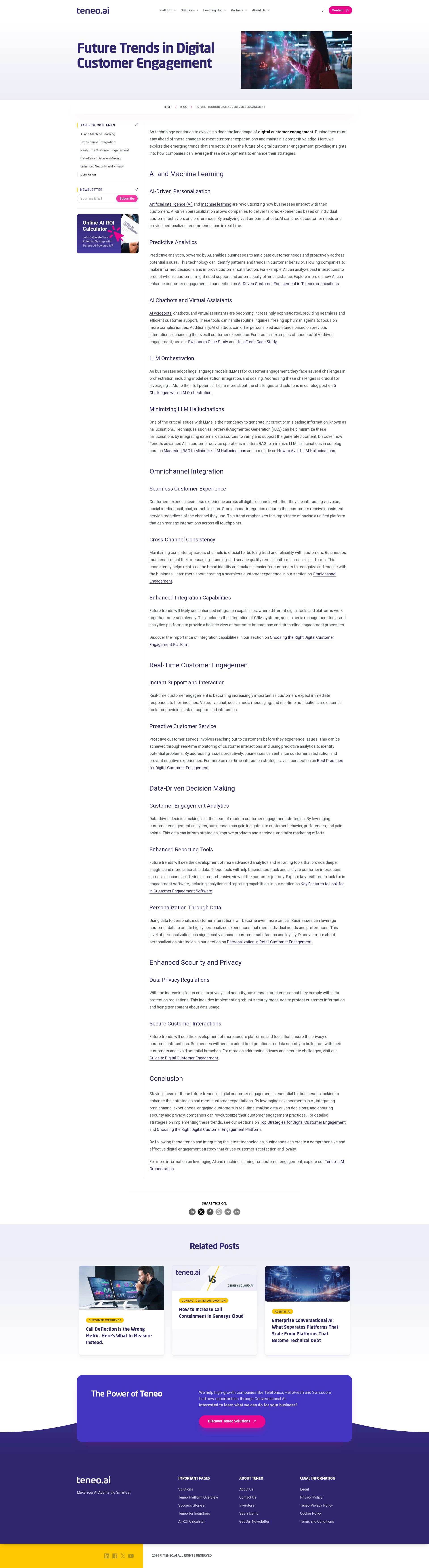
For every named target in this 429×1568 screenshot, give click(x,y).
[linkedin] (192, 1211)
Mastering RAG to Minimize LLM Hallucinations (205, 450)
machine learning (216, 204)
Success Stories (191, 1505)
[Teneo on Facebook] (115, 1556)
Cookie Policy (311, 1513)
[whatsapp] (219, 1211)
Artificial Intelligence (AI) (171, 204)
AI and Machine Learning (97, 134)
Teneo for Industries (194, 1513)
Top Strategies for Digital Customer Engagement (303, 1122)
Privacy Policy (311, 1497)
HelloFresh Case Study (256, 341)
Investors (246, 1505)
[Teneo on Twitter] (123, 1556)
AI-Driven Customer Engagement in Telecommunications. (289, 283)
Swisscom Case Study (208, 341)
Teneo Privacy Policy (316, 1505)
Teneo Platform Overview (198, 1497)
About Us (246, 1489)
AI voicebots (160, 313)
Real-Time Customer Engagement (104, 150)
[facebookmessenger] (227, 1211)
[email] (236, 1211)
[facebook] (210, 1211)
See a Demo (249, 1513)
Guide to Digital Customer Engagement (183, 1058)
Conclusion (88, 174)
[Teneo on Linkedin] (107, 1556)
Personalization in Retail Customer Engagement (269, 942)
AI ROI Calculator (191, 1521)
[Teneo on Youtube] (131, 1556)
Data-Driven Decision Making (100, 158)
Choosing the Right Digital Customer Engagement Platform (209, 1129)
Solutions (185, 1489)
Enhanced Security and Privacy (102, 166)
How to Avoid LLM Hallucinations (306, 450)
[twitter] (201, 1211)
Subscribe (127, 198)
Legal (304, 1489)
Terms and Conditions (317, 1521)
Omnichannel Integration (97, 142)
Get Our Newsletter (254, 1521)
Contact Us (247, 1497)
